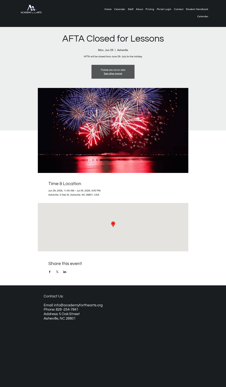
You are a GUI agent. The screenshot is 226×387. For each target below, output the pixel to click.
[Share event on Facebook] (49, 272)
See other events (113, 73)
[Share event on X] (57, 272)
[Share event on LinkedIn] (64, 272)
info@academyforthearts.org (78, 305)
